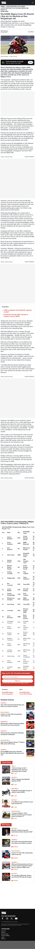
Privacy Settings (5, 935)
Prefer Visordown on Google (14, 61)
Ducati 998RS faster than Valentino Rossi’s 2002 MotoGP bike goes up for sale (12, 753)
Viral (13, 766)
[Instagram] (7, 919)
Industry (3, 731)
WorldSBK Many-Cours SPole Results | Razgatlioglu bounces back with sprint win (26, 693)
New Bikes (4, 721)
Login (2, 937)
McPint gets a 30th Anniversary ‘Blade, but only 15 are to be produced (12, 724)
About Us (3, 931)
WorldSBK (4, 11)
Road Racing (5, 712)
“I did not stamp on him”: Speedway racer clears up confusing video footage (19, 769)
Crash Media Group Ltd (8, 921)
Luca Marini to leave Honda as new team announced (22, 802)
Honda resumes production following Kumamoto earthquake (12, 733)
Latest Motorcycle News (15, 6)
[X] (12, 919)
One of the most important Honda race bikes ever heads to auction (12, 705)
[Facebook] (3, 919)
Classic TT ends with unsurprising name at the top (11, 714)
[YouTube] (16, 919)
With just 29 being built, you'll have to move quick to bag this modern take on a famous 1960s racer (22, 865)
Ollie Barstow (4, 31)
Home (3, 6)
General (3, 703)
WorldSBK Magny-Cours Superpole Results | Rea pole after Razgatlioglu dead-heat (7, 693)
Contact (3, 932)
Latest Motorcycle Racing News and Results (14, 8)
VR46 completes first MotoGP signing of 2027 (20, 780)
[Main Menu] (33, 2)
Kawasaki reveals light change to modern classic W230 (21, 791)
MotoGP (14, 777)
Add (30, 62)
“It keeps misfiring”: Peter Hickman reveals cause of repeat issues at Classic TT (21, 814)
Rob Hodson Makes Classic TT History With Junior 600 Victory (12, 743)
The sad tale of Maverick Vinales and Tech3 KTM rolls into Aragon (21, 876)
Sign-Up (3, 938)
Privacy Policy (4, 934)
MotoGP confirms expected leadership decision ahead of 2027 (22, 831)
